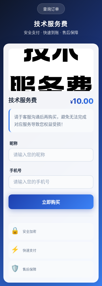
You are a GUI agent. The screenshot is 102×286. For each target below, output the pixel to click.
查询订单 (51, 8)
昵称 (14, 143)
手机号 (16, 170)
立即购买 (51, 202)
